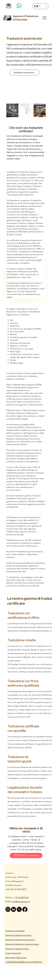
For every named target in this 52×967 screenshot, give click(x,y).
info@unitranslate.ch (21, 901)
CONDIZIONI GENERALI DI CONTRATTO (23, 962)
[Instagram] (7, 909)
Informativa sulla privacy (16, 957)
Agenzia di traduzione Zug (17, 948)
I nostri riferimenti (13, 953)
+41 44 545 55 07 (21, 897)
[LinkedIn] (13, 909)
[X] (19, 909)
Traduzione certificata (14, 931)
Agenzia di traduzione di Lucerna (20, 939)
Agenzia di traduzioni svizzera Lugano (22, 944)
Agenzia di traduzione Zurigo (18, 935)
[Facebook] (24, 909)
